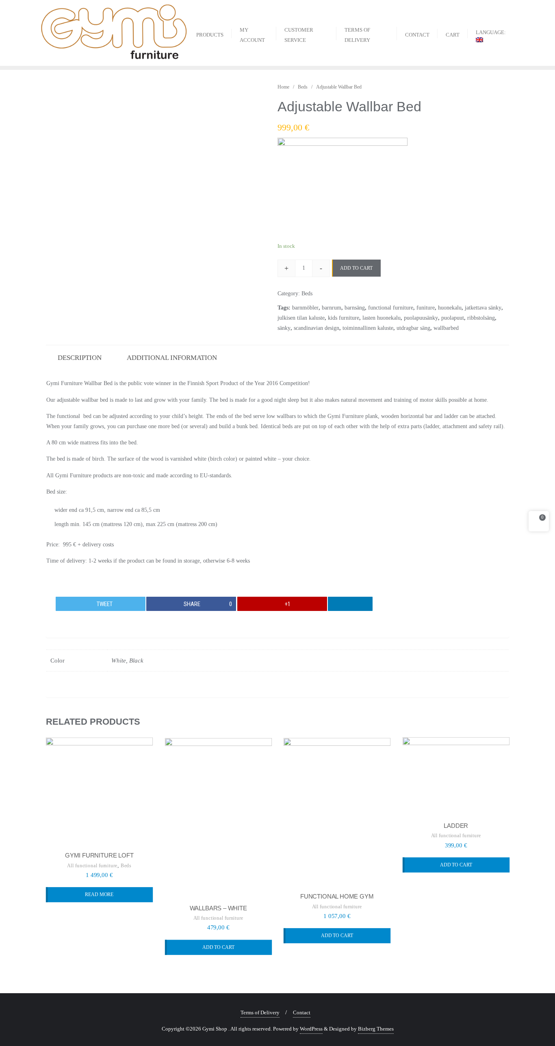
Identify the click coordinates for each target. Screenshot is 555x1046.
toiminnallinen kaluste (368, 328)
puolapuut (452, 318)
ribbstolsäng (481, 318)
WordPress (311, 1029)
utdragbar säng (413, 328)
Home (283, 87)
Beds (303, 87)
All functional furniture (92, 865)
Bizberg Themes (376, 1029)
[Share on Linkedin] (350, 604)
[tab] (79, 357)
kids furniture (343, 318)
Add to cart (356, 268)
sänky (284, 328)
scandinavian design (316, 328)
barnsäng (355, 308)
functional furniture (390, 308)
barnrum (331, 308)
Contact (301, 1012)
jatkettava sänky (483, 308)
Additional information (172, 358)
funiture (425, 308)
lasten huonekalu (381, 318)
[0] (538, 523)
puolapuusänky (421, 318)
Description (80, 358)
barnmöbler (305, 308)
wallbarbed (446, 328)
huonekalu (450, 308)
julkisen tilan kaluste (301, 318)
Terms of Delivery (260, 1012)
